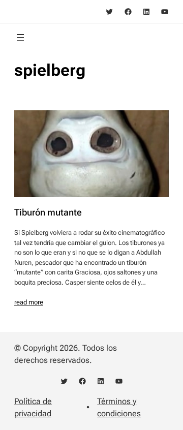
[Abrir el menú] (20, 38)
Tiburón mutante (48, 212)
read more (28, 302)
